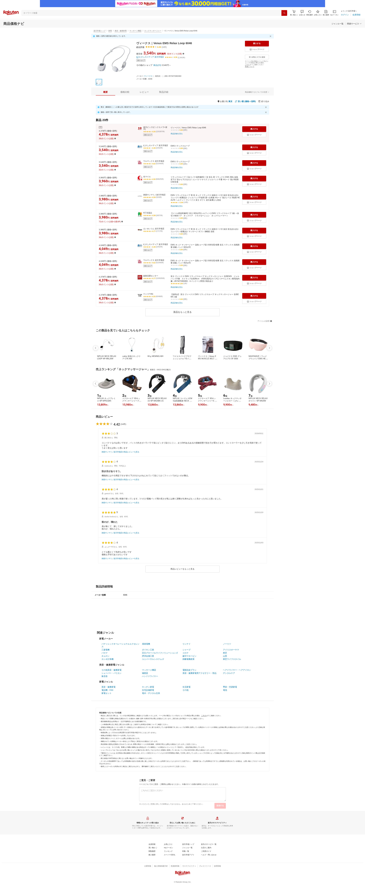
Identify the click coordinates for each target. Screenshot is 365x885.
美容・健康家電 (121, 31)
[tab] (105, 92)
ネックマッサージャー (152, 31)
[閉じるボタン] (271, 36)
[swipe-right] (269, 348)
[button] (302, 13)
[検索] (284, 13)
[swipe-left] (95, 348)
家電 (110, 31)
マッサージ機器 (135, 31)
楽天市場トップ (100, 31)
